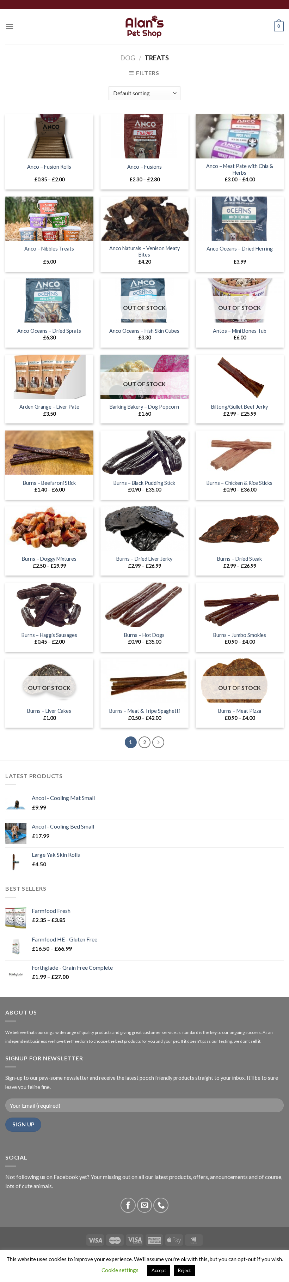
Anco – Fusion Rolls (49, 167)
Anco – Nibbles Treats (49, 249)
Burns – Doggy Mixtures (49, 559)
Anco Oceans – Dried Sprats (49, 331)
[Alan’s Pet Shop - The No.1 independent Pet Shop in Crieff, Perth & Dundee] (144, 26)
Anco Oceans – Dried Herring (240, 249)
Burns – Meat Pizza (239, 711)
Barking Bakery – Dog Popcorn (144, 407)
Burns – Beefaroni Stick (49, 483)
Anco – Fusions (144, 167)
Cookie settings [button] (120, 1270)
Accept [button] (159, 1270)
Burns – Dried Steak (239, 559)
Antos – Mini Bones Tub (239, 331)
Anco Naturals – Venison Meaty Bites (144, 251)
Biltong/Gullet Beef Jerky (239, 407)
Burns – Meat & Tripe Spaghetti (144, 711)
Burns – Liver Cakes (49, 711)
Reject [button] (184, 1270)
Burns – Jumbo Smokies (239, 635)
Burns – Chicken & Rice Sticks (239, 483)
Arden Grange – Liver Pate (49, 407)
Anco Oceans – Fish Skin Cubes (144, 331)
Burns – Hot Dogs (144, 635)
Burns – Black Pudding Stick (144, 483)
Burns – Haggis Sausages (49, 635)
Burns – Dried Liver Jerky (144, 559)
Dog (127, 58)
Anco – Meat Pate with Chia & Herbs (239, 169)
